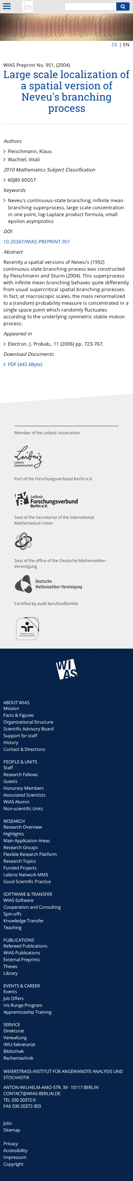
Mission (11, 708)
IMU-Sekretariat (19, 1044)
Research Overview (22, 827)
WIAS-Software (18, 900)
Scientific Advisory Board (28, 729)
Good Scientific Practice (27, 881)
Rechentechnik (18, 1058)
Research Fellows (20, 774)
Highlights (13, 834)
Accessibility (15, 1150)
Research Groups (20, 847)
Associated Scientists (24, 795)
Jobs (7, 1123)
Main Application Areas (26, 840)
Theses (10, 966)
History (10, 742)
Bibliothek (13, 1051)
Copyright (13, 1164)
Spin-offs (12, 914)
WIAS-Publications (21, 953)
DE (115, 44)
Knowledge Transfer (23, 921)
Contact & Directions (24, 749)
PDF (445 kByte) (25, 364)
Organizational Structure (28, 722)
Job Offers (13, 998)
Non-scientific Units (23, 808)
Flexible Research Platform (30, 854)
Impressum (15, 1157)
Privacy (10, 1143)
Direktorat (13, 1031)
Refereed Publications (25, 946)
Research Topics (19, 861)
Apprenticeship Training (27, 1012)
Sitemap (11, 1130)
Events (10, 991)
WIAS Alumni (16, 802)
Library (10, 973)
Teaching (12, 927)
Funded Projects (19, 868)
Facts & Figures (18, 715)
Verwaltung (15, 1037)
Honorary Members (23, 788)
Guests (10, 781)
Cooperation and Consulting (32, 907)
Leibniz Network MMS (25, 875)
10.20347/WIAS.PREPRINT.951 (36, 241)
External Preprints (21, 959)
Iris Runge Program (22, 1005)
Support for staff (20, 735)
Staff (8, 767)
